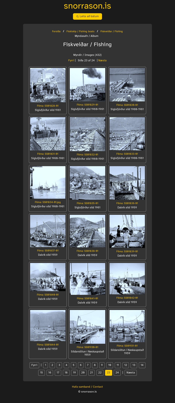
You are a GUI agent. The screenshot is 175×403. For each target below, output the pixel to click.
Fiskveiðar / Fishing (111, 31)
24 (117, 372)
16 (49, 372)
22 (100, 372)
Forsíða (56, 31)
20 (83, 372)
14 (142, 365)
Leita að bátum (89, 16)
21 (91, 372)
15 (41, 372)
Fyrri (71, 60)
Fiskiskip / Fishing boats (80, 31)
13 (133, 365)
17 (58, 372)
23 (108, 372)
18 (66, 372)
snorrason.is (87, 6)
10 (109, 365)
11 (118, 365)
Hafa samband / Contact (87, 386)
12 (125, 365)
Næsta (102, 60)
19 (74, 372)
